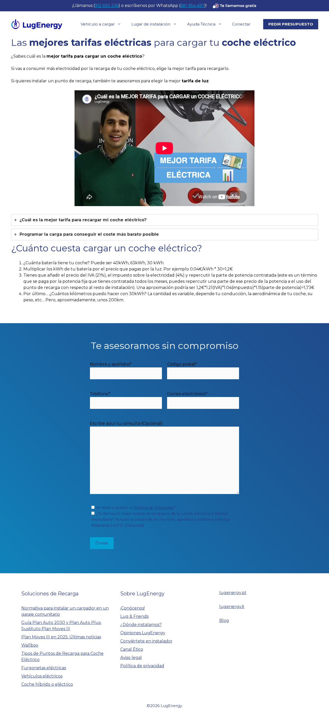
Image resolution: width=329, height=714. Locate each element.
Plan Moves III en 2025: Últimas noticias (61, 636)
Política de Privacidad (153, 507)
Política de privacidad (142, 665)
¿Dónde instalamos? (141, 624)
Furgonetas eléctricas (43, 667)
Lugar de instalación (150, 24)
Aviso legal (131, 657)
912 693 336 (106, 5)
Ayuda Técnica (201, 24)
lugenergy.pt (232, 592)
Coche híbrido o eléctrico (47, 684)
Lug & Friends (134, 616)
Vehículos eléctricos (41, 676)
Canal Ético (131, 649)
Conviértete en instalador (146, 641)
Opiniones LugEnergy (142, 632)
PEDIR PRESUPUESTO (290, 24)
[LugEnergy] (36, 23)
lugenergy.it (231, 606)
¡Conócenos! (132, 608)
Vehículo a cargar (98, 24)
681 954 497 (192, 5)
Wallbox (29, 645)
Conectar (241, 24)
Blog (224, 620)
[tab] (164, 220)
